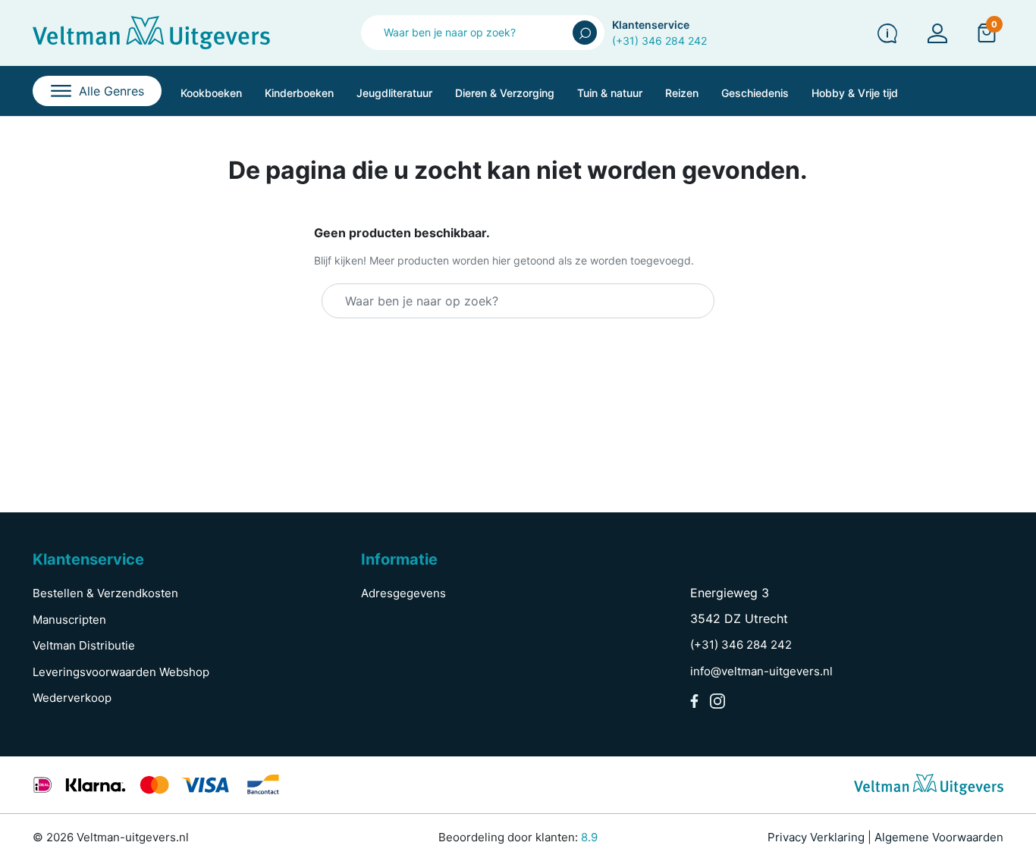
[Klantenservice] (887, 33)
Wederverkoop (72, 697)
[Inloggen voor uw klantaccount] (937, 33)
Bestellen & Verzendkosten (105, 593)
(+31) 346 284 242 (659, 40)
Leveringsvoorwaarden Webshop (121, 672)
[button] (986, 32)
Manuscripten (69, 619)
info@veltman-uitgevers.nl (761, 671)
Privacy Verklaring (816, 837)
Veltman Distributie (84, 645)
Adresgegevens (403, 593)
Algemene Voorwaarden (938, 837)
